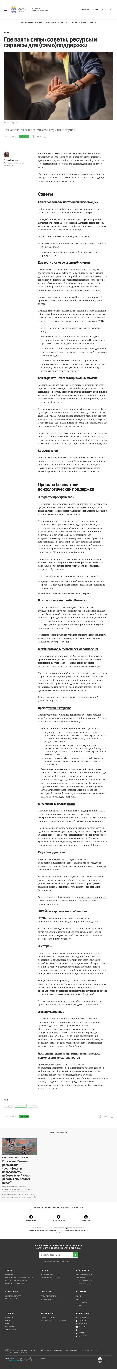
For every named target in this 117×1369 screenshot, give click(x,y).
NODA (71, 804)
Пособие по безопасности (16, 1284)
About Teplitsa (11, 1330)
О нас (103, 10)
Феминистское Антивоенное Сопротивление (68, 649)
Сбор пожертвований (84, 1277)
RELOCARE (99, 810)
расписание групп (56, 789)
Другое (93, 23)
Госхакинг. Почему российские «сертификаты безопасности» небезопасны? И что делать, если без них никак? (16, 1171)
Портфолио (9, 1327)
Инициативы (27, 23)
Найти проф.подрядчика (86, 1284)
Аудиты (79, 1296)
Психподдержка (79, 23)
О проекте (9, 1317)
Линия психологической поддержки (57, 859)
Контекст (39, 23)
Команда (8, 1320)
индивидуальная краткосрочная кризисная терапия (71, 732)
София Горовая (11, 160)
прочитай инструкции (63, 1228)
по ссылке (69, 1001)
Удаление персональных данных (53, 1320)
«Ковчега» (79, 600)
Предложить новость (49, 1317)
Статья (25, 1157)
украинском (100, 897)
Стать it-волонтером (48, 1296)
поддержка (87, 1032)
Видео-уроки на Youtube (50, 1274)
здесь (56, 1088)
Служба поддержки (51, 852)
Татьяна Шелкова (71, 177)
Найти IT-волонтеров (84, 1281)
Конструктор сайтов (84, 1274)
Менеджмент (21, 1106)
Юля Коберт (44, 174)
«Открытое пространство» (56, 497)
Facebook (82, 1320)
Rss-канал (83, 1336)
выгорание (9, 1106)
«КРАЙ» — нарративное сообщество (62, 911)
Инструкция (7, 1157)
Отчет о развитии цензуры (16, 1281)
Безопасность (52, 23)
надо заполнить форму (75, 562)
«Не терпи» (45, 946)
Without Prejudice (59, 708)
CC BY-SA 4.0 (23, 1352)
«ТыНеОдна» (92, 1018)
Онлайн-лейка (81, 1302)
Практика (85, 10)
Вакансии (9, 1324)
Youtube (82, 1330)
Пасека (78, 1305)
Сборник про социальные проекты (19, 1277)
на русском (85, 897)
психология (33, 1106)
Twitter (82, 1333)
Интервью (65, 23)
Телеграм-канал (85, 1317)
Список (7, 33)
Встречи (95, 10)
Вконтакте (83, 1327)
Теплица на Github (48, 1299)
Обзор (18, 1157)
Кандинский (81, 1299)
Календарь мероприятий (50, 1277)
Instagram (83, 1324)
